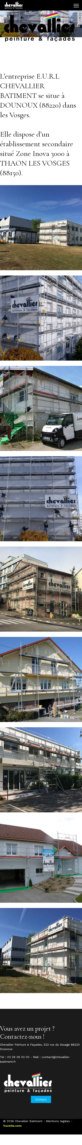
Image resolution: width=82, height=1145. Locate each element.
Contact (41, 1099)
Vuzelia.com (12, 1125)
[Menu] (76, 5)
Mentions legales (58, 1121)
